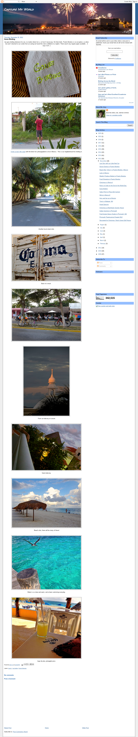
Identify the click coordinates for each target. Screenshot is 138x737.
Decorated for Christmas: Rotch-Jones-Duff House (115, 220)
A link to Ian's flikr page (18, 152)
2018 (100, 139)
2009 (100, 254)
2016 (100, 146)
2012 (100, 158)
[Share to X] (29, 664)
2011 (100, 248)
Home (47, 728)
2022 (100, 136)
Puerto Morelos (23, 668)
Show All (131, 102)
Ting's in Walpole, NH (106, 201)
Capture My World (19, 9)
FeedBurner (118, 58)
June (101, 231)
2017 (100, 143)
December (103, 161)
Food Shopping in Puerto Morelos (110, 179)
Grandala (101, 76)
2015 (100, 149)
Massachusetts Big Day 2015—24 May (109, 83)
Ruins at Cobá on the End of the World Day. (113, 185)
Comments (102, 266)
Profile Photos (102, 89)
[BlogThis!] (27, 664)
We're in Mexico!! (105, 195)
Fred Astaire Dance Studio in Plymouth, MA (113, 214)
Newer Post (7, 728)
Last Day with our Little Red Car (109, 163)
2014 (100, 152)
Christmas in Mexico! (106, 182)
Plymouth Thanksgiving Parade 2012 (111, 217)
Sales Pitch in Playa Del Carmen (110, 192)
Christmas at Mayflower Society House (112, 208)
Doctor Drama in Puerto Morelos (110, 166)
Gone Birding (104, 189)
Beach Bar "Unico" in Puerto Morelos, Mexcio (114, 170)
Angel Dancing (104, 204)
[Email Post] (22, 664)
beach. (10, 668)
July (101, 228)
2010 (100, 251)
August (102, 224)
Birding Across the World (106, 81)
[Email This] (25, 664)
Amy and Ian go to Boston (108, 198)
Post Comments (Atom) (20, 732)
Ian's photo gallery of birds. (107, 88)
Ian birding (15, 668)
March (102, 240)
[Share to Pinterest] (33, 664)
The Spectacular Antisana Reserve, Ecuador (111, 98)
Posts (101, 263)
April (101, 237)
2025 (100, 133)
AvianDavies (102, 68)
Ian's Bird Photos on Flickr (107, 74)
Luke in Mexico (104, 173)
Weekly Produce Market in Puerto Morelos (113, 176)
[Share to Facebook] (31, 664)
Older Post (85, 728)
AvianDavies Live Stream (105, 69)
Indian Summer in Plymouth (108, 211)
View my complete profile (114, 115)
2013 (100, 155)
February (103, 243)
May (101, 234)
